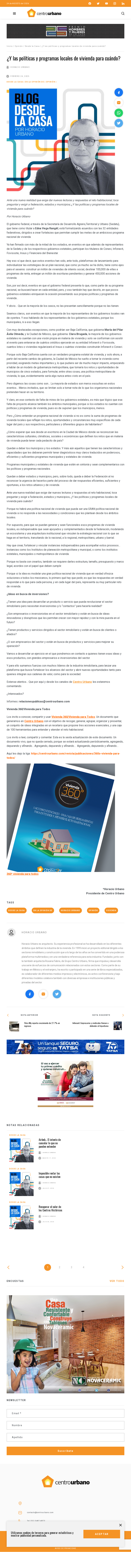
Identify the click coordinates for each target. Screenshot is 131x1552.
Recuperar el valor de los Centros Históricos (50, 1208)
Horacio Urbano (70, 910)
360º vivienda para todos (23, 874)
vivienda (111, 910)
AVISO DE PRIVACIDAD (65, 1548)
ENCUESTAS (15, 1281)
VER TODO (117, 1281)
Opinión (19, 46)
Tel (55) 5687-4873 (36, 1521)
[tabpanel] (65, 1184)
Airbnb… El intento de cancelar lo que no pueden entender (50, 1143)
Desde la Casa (32, 46)
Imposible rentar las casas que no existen (49, 1175)
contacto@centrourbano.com (40, 1512)
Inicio (9, 46)
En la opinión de (34, 82)
